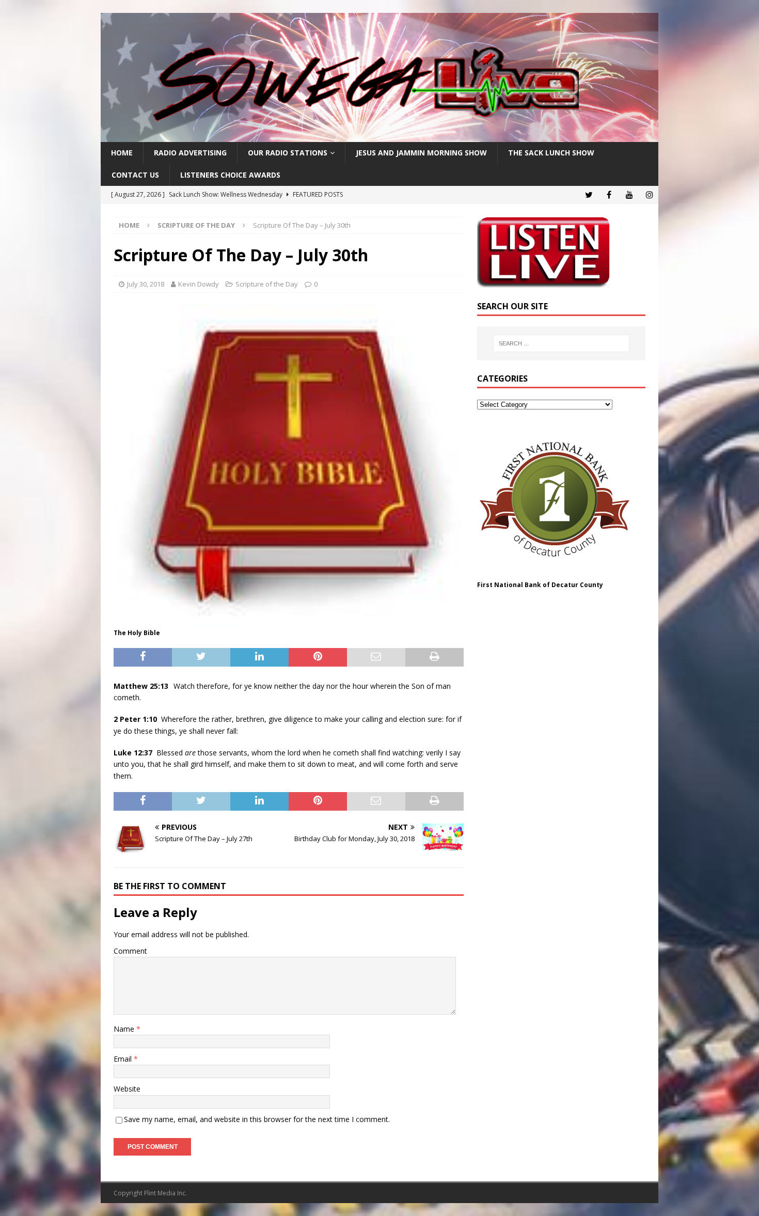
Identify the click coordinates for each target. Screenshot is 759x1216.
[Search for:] (561, 343)
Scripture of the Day (266, 284)
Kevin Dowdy (198, 284)
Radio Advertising (190, 152)
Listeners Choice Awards (230, 175)
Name (125, 1029)
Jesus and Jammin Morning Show (421, 152)
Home (122, 152)
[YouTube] (629, 195)
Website (127, 1089)
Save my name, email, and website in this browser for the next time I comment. (257, 1119)
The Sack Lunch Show (551, 152)
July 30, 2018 (145, 284)
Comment (130, 951)
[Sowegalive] (379, 136)
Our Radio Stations (287, 152)
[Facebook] (609, 195)
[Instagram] (649, 195)
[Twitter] (589, 195)
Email (124, 1059)
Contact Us (135, 175)
